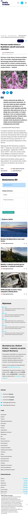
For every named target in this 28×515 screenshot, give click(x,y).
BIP (1, 436)
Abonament (4, 434)
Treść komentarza (8, 199)
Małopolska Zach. (12, 35)
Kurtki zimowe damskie (6, 456)
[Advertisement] (14, 21)
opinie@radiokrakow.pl (14, 367)
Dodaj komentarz (8, 212)
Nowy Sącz (3, 423)
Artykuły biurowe (5, 458)
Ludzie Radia (4, 430)
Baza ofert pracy (5, 460)
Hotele (2, 454)
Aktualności (4, 35)
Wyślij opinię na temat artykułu (9, 174)
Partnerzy (3, 438)
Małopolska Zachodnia (6, 421)
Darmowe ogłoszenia (6, 467)
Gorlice (2, 427)
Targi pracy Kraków (5, 447)
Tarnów (2, 419)
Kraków (2, 416)
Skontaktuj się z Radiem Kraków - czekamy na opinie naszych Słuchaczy (14, 348)
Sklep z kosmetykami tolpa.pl (8, 469)
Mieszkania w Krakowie (6, 465)
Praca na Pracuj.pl (5, 441)
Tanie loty (3, 452)
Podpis (5, 194)
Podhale (3, 425)
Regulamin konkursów (6, 432)
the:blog (3, 463)
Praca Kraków (4, 443)
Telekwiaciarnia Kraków (6, 449)
